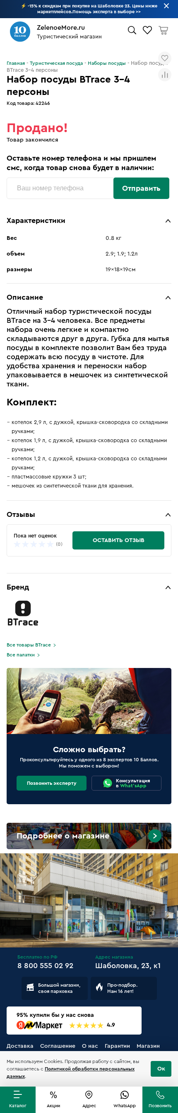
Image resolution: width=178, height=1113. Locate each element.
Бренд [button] (18, 587)
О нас (90, 1046)
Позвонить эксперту (52, 783)
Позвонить (160, 1106)
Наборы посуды (107, 63)
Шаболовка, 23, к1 (128, 965)
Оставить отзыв (118, 540)
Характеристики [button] (36, 220)
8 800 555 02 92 (45, 965)
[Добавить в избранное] (164, 58)
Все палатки (21, 654)
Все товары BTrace (29, 644)
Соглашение (57, 1046)
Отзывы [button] (21, 514)
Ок (161, 1069)
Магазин (148, 1046)
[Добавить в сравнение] (164, 74)
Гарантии (117, 1046)
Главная (16, 63)
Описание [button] (25, 297)
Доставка (20, 1046)
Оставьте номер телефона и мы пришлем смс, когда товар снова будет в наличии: (81, 162)
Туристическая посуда (56, 63)
